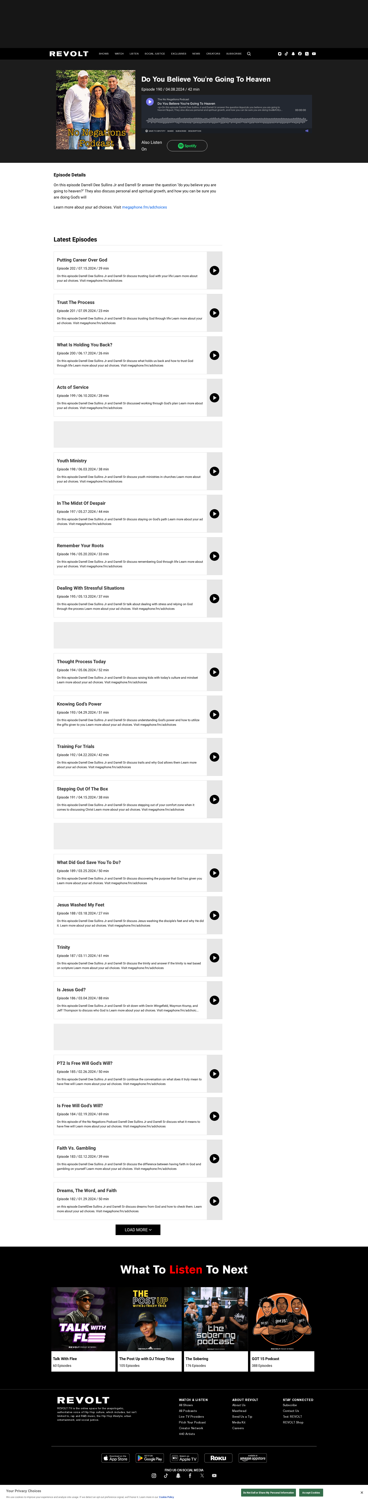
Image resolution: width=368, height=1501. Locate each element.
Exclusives (178, 53)
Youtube (314, 54)
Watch (119, 53)
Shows (104, 53)
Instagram (280, 54)
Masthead (239, 1411)
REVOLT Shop (293, 1422)
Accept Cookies (311, 1492)
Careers (238, 1428)
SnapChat (293, 54)
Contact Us (291, 1411)
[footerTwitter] (202, 1479)
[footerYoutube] (214, 1479)
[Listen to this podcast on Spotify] (187, 145)
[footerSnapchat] (178, 1479)
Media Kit (239, 1422)
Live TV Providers (191, 1417)
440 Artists (187, 1434)
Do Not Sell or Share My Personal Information (268, 1492)
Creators (213, 53)
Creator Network (191, 1428)
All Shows (186, 1405)
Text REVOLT (292, 1417)
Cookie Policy (166, 1497)
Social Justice (155, 53)
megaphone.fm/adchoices (144, 207)
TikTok (286, 54)
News (196, 53)
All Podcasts (188, 1411)
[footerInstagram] (154, 1479)
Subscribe (234, 53)
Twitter (307, 54)
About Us (239, 1405)
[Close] (362, 1492)
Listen (134, 53)
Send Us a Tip (242, 1417)
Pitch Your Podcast (192, 1422)
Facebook (300, 54)
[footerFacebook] (190, 1479)
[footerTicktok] (166, 1479)
